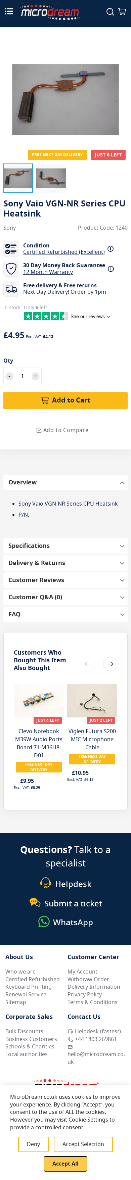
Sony (9, 228)
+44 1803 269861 (96, 1039)
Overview (22, 482)
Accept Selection (83, 1144)
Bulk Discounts (24, 1032)
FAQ (14, 614)
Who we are (20, 972)
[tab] (65, 482)
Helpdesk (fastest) (98, 1032)
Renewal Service (25, 995)
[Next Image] (121, 86)
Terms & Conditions (93, 1002)
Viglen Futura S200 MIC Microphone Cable (92, 739)
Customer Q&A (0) (35, 597)
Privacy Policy (85, 995)
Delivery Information (94, 987)
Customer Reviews (36, 580)
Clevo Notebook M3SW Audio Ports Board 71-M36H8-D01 (38, 743)
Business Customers (31, 1039)
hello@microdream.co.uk (96, 1058)
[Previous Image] (10, 86)
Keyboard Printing (28, 987)
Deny (33, 1144)
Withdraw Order (88, 980)
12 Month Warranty (48, 272)
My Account (82, 972)
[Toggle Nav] (9, 11)
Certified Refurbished (32, 980)
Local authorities (26, 1054)
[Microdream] (50, 12)
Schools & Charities (29, 1047)
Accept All (65, 1164)
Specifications (29, 545)
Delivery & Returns (36, 563)
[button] (18, 178)
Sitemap (15, 1002)
